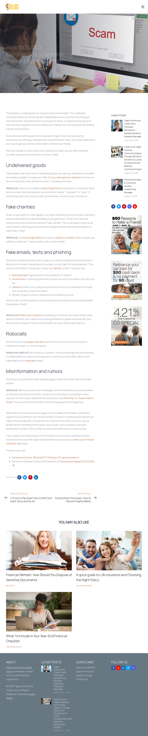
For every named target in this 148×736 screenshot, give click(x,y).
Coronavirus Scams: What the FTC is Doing (34, 457)
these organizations (33, 237)
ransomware (18, 279)
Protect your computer (30, 315)
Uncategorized (84, 585)
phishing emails (19, 275)
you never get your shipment (66, 177)
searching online (50, 188)
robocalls (30, 360)
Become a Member (85, 667)
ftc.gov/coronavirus (69, 457)
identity (57, 268)
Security (10, 585)
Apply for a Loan (84, 675)
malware (16, 287)
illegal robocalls (35, 341)
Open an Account (85, 671)
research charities (64, 237)
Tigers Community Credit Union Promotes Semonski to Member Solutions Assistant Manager (56, 680)
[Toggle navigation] (120, 7)
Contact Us (82, 679)
